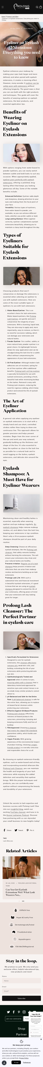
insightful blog (17, 809)
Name (4, 976)
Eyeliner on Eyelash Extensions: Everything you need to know (21, 19)
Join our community (13, 1019)
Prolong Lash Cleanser (13, 768)
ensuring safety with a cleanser (20, 682)
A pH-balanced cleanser (21, 699)
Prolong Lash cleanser (16, 713)
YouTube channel (17, 812)
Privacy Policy (23, 1058)
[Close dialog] (42, 1012)
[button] (2, 7)
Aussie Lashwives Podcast (17, 815)
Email (4, 987)
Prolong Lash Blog (12, 16)
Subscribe (21, 998)
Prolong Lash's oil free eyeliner (27, 371)
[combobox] (31, 1032)
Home (3, 16)
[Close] (41, 1039)
